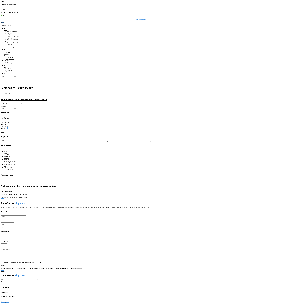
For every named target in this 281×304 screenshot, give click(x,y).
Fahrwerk (6, 158)
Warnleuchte (141, 141)
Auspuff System (10, 38)
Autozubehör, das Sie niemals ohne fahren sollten (24, 99)
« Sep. (2, 132)
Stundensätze (7, 46)
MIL (83, 141)
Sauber (110, 141)
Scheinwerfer (114, 141)
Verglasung (9, 44)
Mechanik (76, 141)
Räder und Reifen (8, 167)
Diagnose (24, 141)
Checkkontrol (20, 141)
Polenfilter (96, 141)
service (135, 141)
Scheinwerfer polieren (120, 141)
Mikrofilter (80, 141)
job (55, 141)
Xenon (149, 141)
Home (5, 28)
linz (74, 141)
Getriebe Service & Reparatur (13, 34)
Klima (67, 141)
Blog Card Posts (10, 59)
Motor (5, 166)
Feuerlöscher (49, 141)
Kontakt (8, 51)
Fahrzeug (36, 141)
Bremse (5, 154)
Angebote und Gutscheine (12, 47)
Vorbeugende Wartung (11, 31)
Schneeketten (126, 141)
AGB (7, 62)
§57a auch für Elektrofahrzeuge (13, 43)
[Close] (4, 271)
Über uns (6, 49)
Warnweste (145, 141)
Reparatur (101, 141)
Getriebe (5, 159)
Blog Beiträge (9, 57)
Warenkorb (9, 68)
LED (69, 141)
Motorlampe (86, 141)
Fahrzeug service (44, 141)
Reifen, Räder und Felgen (12, 39)
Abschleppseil (6, 141)
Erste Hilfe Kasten (29, 141)
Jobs (5, 73)
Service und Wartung (8, 169)
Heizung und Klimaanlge (9, 161)
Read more (3, 106)
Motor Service (9, 33)
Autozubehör (15, 141)
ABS (2, 141)
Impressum (6, 60)
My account (9, 70)
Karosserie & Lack (10, 41)
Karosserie (6, 162)
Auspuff (5, 153)
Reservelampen (106, 141)
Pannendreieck (91, 141)
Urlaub (138, 141)
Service (5, 30)
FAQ (5, 65)
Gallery (8, 52)
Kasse (7, 71)
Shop (5, 67)
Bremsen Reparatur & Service (13, 36)
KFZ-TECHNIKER (62, 141)
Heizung (52, 141)
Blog (5, 55)
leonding (71, 141)
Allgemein (6, 151)
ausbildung (11, 141)
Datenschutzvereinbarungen (12, 63)
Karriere (57, 141)
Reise (99, 141)
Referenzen (6, 54)
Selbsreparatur (131, 141)
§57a (151, 141)
